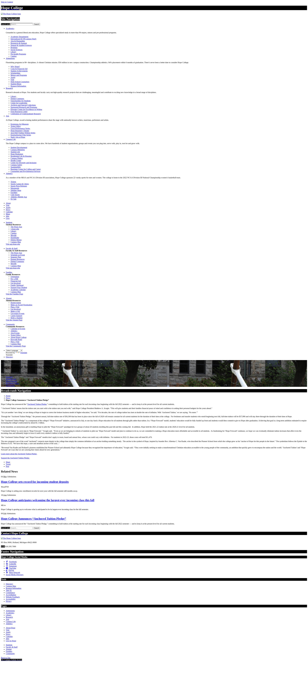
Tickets (13, 182)
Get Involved (16, 283)
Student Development (19, 147)
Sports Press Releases (19, 186)
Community (10, 324)
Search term (5, 24)
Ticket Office (16, 126)
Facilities (14, 193)
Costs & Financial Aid (19, 69)
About (8, 203)
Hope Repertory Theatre (20, 131)
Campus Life (11, 139)
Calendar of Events (18, 329)
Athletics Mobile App (19, 197)
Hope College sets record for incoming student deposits (35, 481)
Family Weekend (17, 285)
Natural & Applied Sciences (21, 45)
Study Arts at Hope (18, 137)
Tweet (8, 464)
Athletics (9, 174)
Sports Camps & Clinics (20, 184)
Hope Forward (11, 381)
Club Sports (15, 195)
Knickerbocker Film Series (21, 135)
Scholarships (15, 73)
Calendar (9, 212)
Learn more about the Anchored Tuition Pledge (19, 454)
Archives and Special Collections (23, 105)
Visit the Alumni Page (14, 320)
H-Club (13, 199)
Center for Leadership (19, 103)
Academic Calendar (18, 290)
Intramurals (15, 188)
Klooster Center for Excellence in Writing (26, 109)
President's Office (12, 383)
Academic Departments (19, 37)
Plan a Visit (15, 307)
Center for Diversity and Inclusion (23, 163)
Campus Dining (17, 158)
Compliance (10, 593)
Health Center (16, 160)
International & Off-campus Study (23, 39)
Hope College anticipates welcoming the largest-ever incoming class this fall (47, 500)
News (8, 210)
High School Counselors (20, 82)
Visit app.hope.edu (13, 244)
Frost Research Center (19, 112)
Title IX (9, 590)
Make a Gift (15, 311)
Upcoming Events (17, 313)
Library (13, 52)
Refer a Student (16, 318)
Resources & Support (19, 43)
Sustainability (16, 167)
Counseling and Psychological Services (25, 171)
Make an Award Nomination (21, 305)
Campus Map (16, 242)
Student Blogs (16, 84)
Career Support (16, 316)
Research (9, 88)
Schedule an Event (18, 255)
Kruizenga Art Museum (20, 124)
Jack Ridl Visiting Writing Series (23, 133)
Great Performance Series (20, 128)
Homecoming (16, 303)
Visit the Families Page (14, 294)
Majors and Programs (19, 75)
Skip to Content (7, 2)
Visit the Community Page (16, 346)
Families (9, 272)
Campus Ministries (18, 150)
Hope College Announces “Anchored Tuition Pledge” (33, 518)
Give (8, 218)
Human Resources (18, 259)
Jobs (7, 216)
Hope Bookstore (17, 154)
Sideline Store (16, 190)
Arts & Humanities (18, 41)
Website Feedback (13, 597)
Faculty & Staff (11, 248)
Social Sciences (16, 50)
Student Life (15, 152)
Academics (10, 28)
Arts (7, 116)
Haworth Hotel (16, 340)
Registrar (14, 47)
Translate (23, 353)
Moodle (13, 235)
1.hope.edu (15, 229)
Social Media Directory (14, 575)
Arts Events (15, 333)
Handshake (15, 238)
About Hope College (18, 337)
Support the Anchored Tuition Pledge (15, 458)
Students (9, 222)
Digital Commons (17, 99)
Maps (8, 214)
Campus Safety (16, 165)
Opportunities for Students (21, 101)
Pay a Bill (14, 279)
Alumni (9, 298)
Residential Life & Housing (21, 156)
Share (8, 462)
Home (8, 396)
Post (7, 466)
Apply (13, 77)
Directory (9, 357)
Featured (9, 377)
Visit (12, 80)
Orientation (15, 277)
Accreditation (11, 595)
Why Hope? (15, 67)
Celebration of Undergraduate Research (26, 114)
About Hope (10, 628)
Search (36, 24)
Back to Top (5, 658)
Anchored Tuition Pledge (37, 404)
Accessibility (11, 599)
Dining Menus (16, 240)
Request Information (18, 86)
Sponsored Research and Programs (24, 107)
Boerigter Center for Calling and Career (26, 169)
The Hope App (16, 227)
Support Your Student (19, 287)
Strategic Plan (16, 257)
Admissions (10, 58)
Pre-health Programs (18, 54)
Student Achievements (19, 71)
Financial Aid (16, 281)
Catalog (13, 56)
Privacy (9, 601)
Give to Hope (11, 641)
